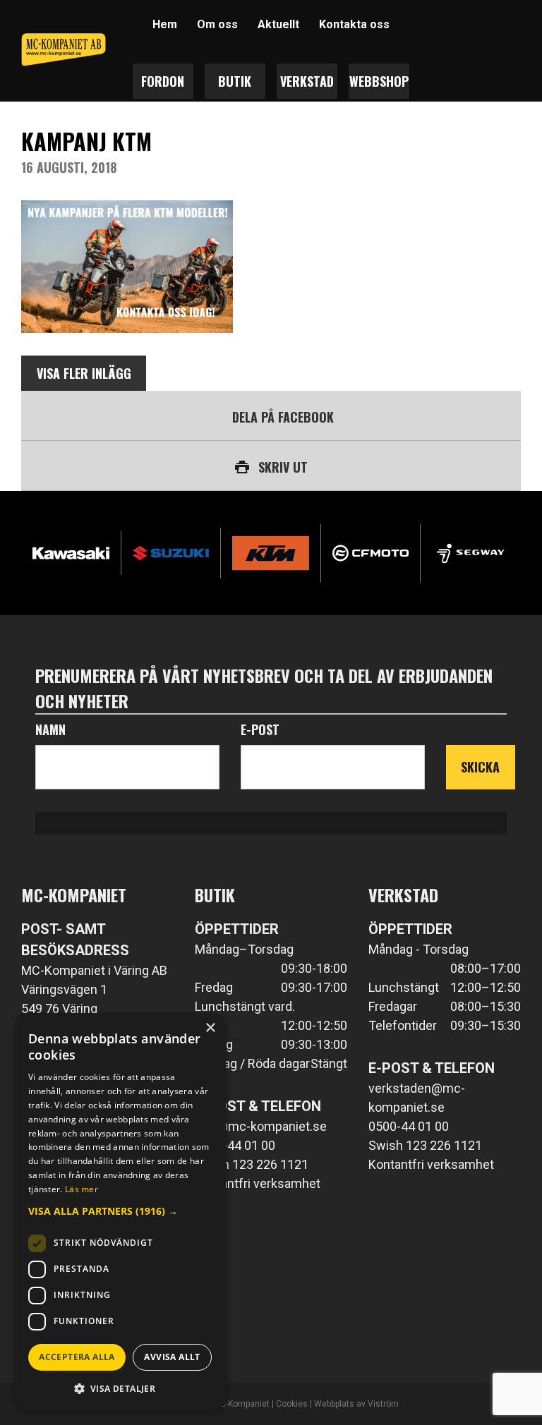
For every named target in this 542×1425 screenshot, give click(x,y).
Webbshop (379, 81)
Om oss (217, 24)
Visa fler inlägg (84, 373)
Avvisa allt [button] (172, 1357)
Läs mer (81, 1189)
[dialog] (120, 1212)
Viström (383, 1404)
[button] (120, 1210)
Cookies (292, 1404)
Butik (234, 81)
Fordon (162, 81)
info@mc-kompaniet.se (261, 1126)
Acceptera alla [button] (77, 1357)
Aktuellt (278, 24)
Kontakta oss (354, 24)
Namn (50, 729)
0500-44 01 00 (235, 1145)
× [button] (210, 1028)
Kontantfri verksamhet (257, 1183)
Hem (164, 24)
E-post (260, 729)
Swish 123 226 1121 (251, 1164)
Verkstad (307, 81)
